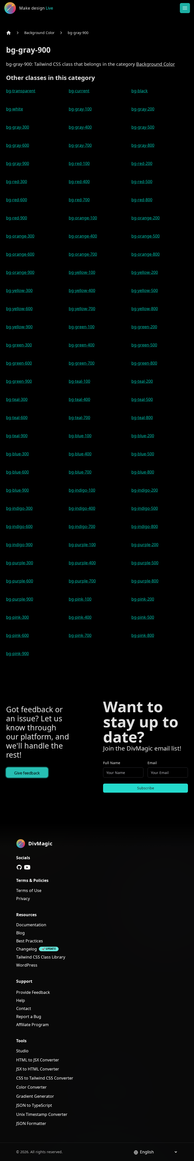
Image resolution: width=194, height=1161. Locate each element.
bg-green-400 (81, 345)
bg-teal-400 (79, 399)
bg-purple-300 (19, 562)
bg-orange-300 (20, 236)
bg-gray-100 (80, 109)
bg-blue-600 (17, 472)
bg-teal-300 (17, 399)
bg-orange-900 (20, 272)
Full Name (111, 762)
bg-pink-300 (17, 617)
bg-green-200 (144, 327)
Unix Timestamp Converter (41, 1114)
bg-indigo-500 (144, 508)
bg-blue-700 (80, 472)
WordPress (26, 965)
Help (20, 1000)
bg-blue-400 (80, 454)
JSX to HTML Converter (37, 1069)
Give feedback (27, 773)
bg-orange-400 (83, 236)
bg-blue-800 (142, 472)
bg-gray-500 (142, 127)
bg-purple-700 (82, 581)
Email (152, 762)
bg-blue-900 (17, 490)
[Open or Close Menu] (185, 8)
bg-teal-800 (142, 417)
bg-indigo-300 (19, 508)
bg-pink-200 (142, 599)
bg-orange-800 (145, 254)
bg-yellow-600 (19, 308)
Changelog (26, 949)
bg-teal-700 (79, 417)
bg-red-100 (79, 163)
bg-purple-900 (19, 599)
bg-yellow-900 (19, 327)
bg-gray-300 (17, 127)
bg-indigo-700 (82, 526)
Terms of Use (28, 890)
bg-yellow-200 (144, 272)
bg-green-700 (81, 363)
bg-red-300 (16, 181)
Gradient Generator (35, 1096)
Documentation (31, 925)
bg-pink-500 (142, 617)
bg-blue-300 (17, 454)
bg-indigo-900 (19, 544)
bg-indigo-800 (144, 526)
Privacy (23, 898)
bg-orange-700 (83, 254)
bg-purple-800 (144, 581)
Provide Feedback (33, 992)
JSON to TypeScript (34, 1105)
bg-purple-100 (82, 544)
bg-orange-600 (20, 254)
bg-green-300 (19, 345)
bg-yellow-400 (82, 290)
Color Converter (31, 1087)
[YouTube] (27, 867)
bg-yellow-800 (144, 308)
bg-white (14, 109)
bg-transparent (20, 91)
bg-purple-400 (82, 562)
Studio (22, 1051)
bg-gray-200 (142, 109)
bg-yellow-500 (144, 290)
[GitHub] (19, 867)
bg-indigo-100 (82, 490)
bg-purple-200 (144, 544)
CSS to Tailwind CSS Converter (44, 1078)
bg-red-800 (141, 199)
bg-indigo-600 (19, 526)
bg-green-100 (81, 327)
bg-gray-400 (80, 127)
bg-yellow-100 (82, 272)
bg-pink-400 (80, 617)
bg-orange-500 (145, 236)
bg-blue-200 (142, 435)
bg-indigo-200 (144, 490)
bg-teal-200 (142, 381)
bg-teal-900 (17, 435)
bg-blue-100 (80, 435)
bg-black (139, 91)
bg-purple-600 (19, 581)
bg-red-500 (141, 181)
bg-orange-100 (83, 218)
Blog (20, 933)
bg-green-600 (19, 363)
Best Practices (29, 941)
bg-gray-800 (142, 145)
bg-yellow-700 (82, 308)
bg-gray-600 (17, 145)
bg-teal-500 (142, 399)
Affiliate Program (32, 1024)
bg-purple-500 (144, 562)
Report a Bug (28, 1016)
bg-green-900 (19, 381)
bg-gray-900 (78, 32)
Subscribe (145, 788)
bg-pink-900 (17, 653)
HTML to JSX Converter (37, 1060)
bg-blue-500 (142, 454)
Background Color (39, 32)
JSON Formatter (31, 1123)
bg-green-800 (144, 363)
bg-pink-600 (17, 635)
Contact (23, 1008)
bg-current (79, 91)
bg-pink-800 (142, 635)
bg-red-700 (79, 199)
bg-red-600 (16, 199)
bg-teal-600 (17, 417)
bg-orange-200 (145, 218)
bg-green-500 (144, 345)
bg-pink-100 (80, 599)
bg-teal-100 (79, 381)
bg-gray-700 (80, 145)
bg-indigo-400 (82, 508)
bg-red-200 (141, 163)
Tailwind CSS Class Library (40, 957)
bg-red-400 (79, 181)
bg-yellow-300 (19, 290)
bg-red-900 (16, 218)
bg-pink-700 (80, 635)
